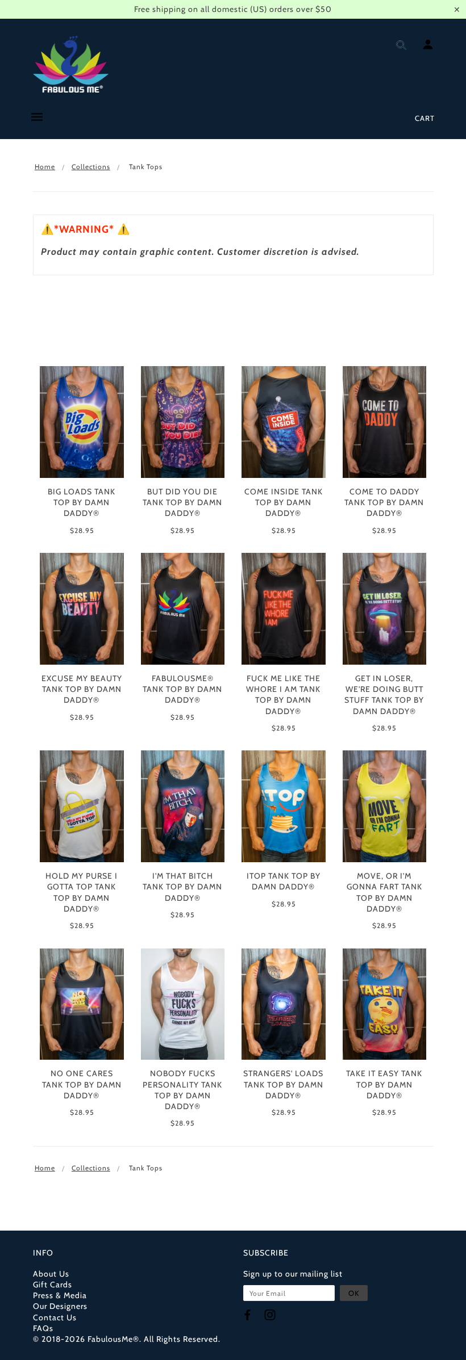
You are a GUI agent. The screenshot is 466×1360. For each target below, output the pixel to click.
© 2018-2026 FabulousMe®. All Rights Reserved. (126, 1339)
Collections (91, 166)
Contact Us (55, 1317)
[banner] (71, 64)
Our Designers (60, 1306)
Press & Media (60, 1295)
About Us (51, 1274)
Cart (425, 118)
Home (45, 166)
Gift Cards (52, 1284)
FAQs (43, 1328)
